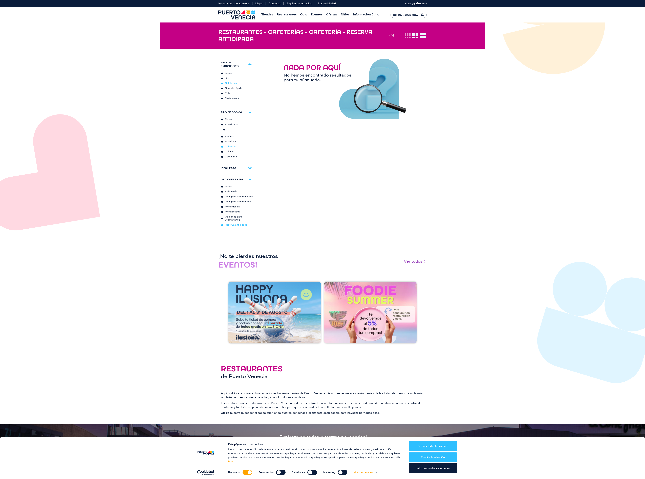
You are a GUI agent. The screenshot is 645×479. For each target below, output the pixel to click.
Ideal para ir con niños (238, 202)
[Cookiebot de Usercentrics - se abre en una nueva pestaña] (206, 472)
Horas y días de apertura (233, 4)
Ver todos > (415, 262)
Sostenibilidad (327, 4)
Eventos (317, 14)
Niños (345, 14)
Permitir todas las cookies (433, 446)
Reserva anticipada (236, 225)
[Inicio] (236, 15)
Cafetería (230, 147)
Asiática (229, 137)
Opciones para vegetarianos (233, 218)
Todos (228, 73)
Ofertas (331, 14)
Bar (227, 78)
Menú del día (232, 207)
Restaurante (232, 98)
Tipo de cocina (231, 112)
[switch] (281, 472)
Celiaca (229, 152)
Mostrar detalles (363, 472)
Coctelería (231, 157)
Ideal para (228, 168)
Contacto (274, 4)
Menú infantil (232, 212)
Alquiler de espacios (299, 4)
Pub (227, 93)
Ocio (303, 14)
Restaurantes (287, 14)
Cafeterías (231, 83)
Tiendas (267, 14)
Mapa (259, 4)
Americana (231, 125)
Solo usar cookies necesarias (433, 468)
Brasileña (230, 142)
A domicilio (231, 192)
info (230, 461)
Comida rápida (233, 88)
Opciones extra (232, 179)
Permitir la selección (433, 457)
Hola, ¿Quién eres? (416, 3)
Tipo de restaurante (230, 64)
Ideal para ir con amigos (239, 197)
